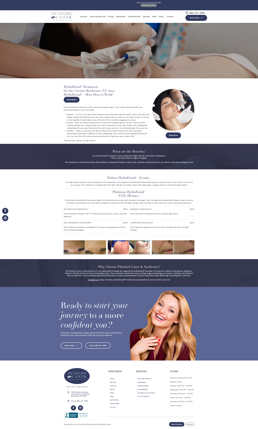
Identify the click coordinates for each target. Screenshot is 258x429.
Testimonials (114, 402)
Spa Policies (114, 398)
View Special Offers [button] (129, 5)
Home (112, 377)
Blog (111, 395)
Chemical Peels (134, 15)
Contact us (93, 278)
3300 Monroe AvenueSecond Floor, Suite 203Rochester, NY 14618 (80, 392)
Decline (190, 424)
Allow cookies (176, 424)
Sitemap (140, 419)
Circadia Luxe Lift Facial (146, 391)
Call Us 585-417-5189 (97, 344)
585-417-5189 (196, 11)
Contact (170, 15)
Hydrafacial (120, 15)
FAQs (154, 15)
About (161, 15)
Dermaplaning (143, 388)
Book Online (69, 344)
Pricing (110, 15)
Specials (146, 15)
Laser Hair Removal (97, 15)
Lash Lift (113, 384)
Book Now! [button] (71, 98)
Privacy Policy (150, 419)
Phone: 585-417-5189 (79, 399)
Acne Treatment (144, 395)
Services (83, 15)
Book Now (173, 133)
